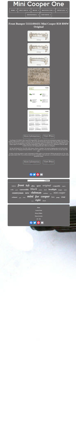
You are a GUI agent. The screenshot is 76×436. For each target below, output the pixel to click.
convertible (24, 190)
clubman (36, 192)
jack (20, 197)
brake (32, 201)
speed (16, 190)
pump (57, 197)
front (21, 185)
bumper (60, 190)
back (45, 190)
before (14, 186)
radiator (45, 193)
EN (37, 219)
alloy (33, 186)
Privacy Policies (38, 213)
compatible (56, 186)
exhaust (14, 197)
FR (40, 219)
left (27, 185)
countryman (17, 193)
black (33, 189)
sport (39, 186)
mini (30, 196)
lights (65, 190)
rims (24, 197)
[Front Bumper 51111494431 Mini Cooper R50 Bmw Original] (38, 36)
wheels (44, 200)
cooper (45, 196)
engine (64, 186)
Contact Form (38, 210)
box (52, 197)
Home (38, 207)
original (47, 185)
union (40, 190)
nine (51, 193)
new (27, 193)
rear (63, 197)
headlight (52, 189)
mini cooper (59, 192)
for (37, 196)
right (38, 200)
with (11, 189)
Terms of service (38, 216)
